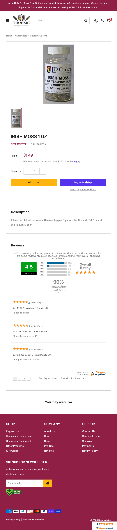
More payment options (83, 189)
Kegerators (12, 431)
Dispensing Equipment (19, 436)
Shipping (87, 441)
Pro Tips (49, 446)
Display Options (48, 378)
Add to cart (34, 182)
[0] (108, 20)
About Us (49, 431)
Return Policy (90, 450)
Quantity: (16, 171)
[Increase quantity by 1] (43, 171)
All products (21, 36)
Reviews (49, 450)
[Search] (86, 20)
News (47, 441)
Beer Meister (19, 144)
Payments (88, 446)
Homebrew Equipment (18, 441)
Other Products (15, 446)
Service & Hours (91, 436)
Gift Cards (12, 450)
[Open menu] (7, 20)
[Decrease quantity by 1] (26, 171)
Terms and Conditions (33, 519)
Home (9, 36)
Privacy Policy (13, 519)
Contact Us (88, 431)
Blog (47, 436)
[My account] (102, 20)
